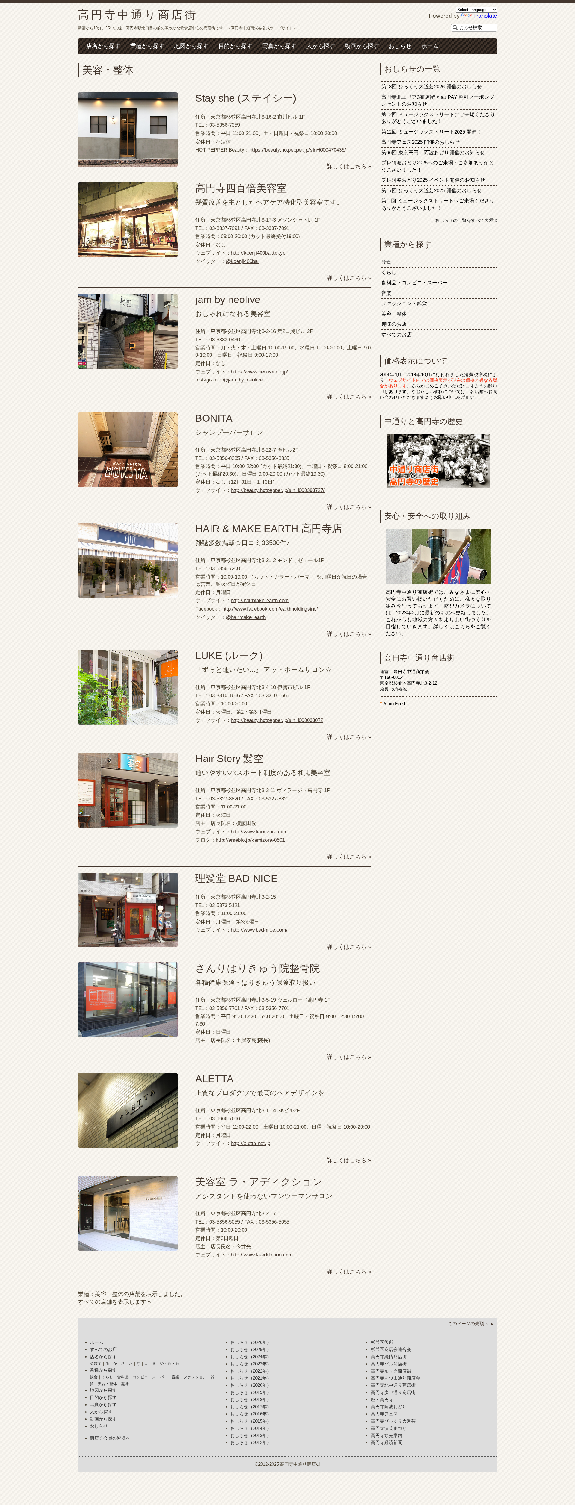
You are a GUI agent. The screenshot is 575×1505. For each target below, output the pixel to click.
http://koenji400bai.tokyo (258, 253)
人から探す (320, 46)
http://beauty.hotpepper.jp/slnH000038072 (277, 720)
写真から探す (279, 46)
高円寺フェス (384, 1413)
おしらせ (400, 46)
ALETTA (214, 1078)
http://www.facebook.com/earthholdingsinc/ (270, 609)
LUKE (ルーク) (229, 655)
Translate (485, 16)
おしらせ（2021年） (250, 1377)
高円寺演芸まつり (389, 1428)
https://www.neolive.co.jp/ (259, 372)
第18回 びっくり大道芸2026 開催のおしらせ (431, 87)
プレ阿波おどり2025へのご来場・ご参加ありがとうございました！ (437, 166)
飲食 (386, 262)
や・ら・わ (169, 1363)
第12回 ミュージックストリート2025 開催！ (431, 132)
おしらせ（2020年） (250, 1385)
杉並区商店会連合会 (391, 1349)
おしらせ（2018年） (250, 1399)
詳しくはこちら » (349, 166)
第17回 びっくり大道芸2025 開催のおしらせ (431, 190)
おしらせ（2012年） (250, 1442)
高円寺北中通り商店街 (393, 1385)
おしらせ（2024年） (250, 1356)
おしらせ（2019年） (250, 1392)
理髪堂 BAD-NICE (236, 878)
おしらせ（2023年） (250, 1363)
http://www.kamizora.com (259, 832)
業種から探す (147, 46)
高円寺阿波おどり (389, 1406)
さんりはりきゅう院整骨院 (257, 968)
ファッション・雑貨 (404, 303)
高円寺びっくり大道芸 (393, 1421)
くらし (389, 272)
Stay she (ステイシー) (245, 98)
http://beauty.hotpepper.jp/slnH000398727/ (278, 490)
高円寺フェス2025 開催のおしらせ (420, 142)
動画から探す (362, 46)
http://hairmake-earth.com (260, 600)
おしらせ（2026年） (250, 1342)
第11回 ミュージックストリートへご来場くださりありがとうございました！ (437, 204)
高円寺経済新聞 (386, 1442)
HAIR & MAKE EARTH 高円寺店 (268, 528)
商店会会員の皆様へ (110, 1438)
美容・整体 (394, 314)
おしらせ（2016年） (250, 1413)
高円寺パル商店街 (389, 1363)
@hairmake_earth (246, 617)
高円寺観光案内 (386, 1435)
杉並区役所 (382, 1342)
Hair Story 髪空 (229, 758)
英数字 (96, 1363)
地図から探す (191, 46)
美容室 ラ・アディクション (259, 1181)
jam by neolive (228, 299)
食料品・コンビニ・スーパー (414, 283)
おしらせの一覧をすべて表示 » (466, 220)
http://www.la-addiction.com (262, 1255)
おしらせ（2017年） (250, 1406)
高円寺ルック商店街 (391, 1371)
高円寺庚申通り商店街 (393, 1392)
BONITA (214, 418)
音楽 (386, 293)
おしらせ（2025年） (250, 1349)
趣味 (125, 1383)
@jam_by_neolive (243, 380)
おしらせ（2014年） (250, 1428)
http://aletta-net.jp (250, 1143)
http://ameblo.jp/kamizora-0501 (250, 840)
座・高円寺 (382, 1399)
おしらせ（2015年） (250, 1421)
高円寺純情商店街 (389, 1356)
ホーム (429, 46)
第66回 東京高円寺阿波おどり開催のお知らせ (433, 152)
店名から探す (103, 46)
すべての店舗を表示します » (114, 1302)
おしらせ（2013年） (250, 1435)
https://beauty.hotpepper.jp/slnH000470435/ (297, 150)
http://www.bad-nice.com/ (259, 930)
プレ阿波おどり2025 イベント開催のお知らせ (433, 180)
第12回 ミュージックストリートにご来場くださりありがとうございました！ (438, 118)
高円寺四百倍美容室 (241, 188)
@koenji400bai (242, 261)
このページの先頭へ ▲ (471, 1323)
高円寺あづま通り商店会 (395, 1377)
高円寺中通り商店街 (138, 14)
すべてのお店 (396, 334)
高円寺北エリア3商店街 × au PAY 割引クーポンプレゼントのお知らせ (437, 100)
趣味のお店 (394, 324)
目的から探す (235, 46)
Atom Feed (393, 703)
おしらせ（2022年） (250, 1371)
